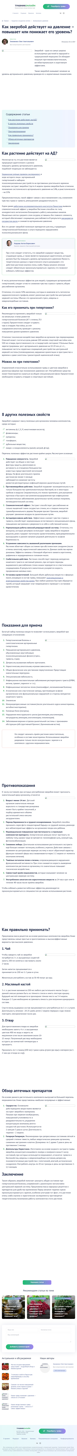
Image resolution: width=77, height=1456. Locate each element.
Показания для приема (18, 127)
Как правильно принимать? (20, 135)
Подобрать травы (58, 6)
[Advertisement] (19, 92)
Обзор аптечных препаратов (21, 139)
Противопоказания (16, 131)
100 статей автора (60, 1370)
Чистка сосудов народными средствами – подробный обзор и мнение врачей (23, 1366)
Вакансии (31, 13)
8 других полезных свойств (20, 123)
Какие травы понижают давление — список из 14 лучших (23, 1396)
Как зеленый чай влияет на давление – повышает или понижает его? (12, 1311)
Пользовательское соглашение (48, 1439)
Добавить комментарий (19, 1346)
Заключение (13, 143)
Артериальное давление (13, 1298)
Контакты (38, 13)
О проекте (15, 13)
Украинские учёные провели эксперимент (21, 174)
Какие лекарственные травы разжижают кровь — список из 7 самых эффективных (22, 1406)
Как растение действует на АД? (22, 119)
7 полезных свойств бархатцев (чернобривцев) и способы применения (21, 1376)
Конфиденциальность (67, 1439)
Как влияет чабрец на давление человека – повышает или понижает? (63, 1311)
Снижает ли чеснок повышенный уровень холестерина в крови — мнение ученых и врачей (22, 1386)
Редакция (23, 13)
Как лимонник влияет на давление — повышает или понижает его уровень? (36, 1310)
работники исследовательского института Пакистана (38, 206)
